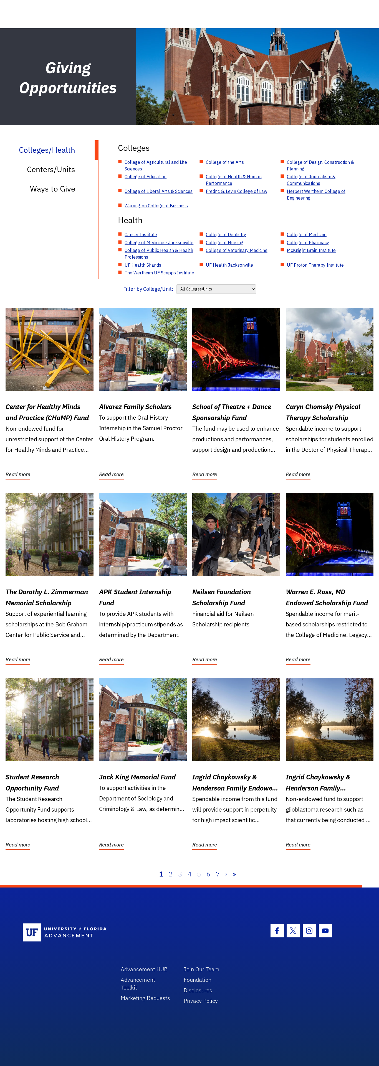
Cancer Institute (141, 234)
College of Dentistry (226, 234)
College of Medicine (307, 234)
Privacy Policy (201, 1000)
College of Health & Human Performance (234, 180)
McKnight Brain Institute (311, 250)
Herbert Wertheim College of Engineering (316, 194)
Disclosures (198, 990)
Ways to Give (52, 188)
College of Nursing (224, 242)
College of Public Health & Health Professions (159, 254)
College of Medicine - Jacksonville (159, 242)
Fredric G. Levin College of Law (236, 191)
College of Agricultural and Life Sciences (156, 165)
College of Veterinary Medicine (236, 250)
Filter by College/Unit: (148, 289)
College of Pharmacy (308, 242)
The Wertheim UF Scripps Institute (159, 273)
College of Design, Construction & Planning (320, 165)
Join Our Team (201, 969)
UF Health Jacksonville (229, 265)
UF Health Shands (143, 265)
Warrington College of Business (156, 205)
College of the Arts (225, 162)
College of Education (145, 176)
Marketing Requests (145, 998)
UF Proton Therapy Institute (315, 265)
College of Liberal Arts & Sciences (159, 191)
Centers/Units (51, 169)
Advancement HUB (144, 969)
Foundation (197, 979)
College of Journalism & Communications (311, 180)
